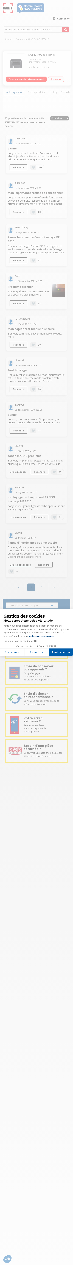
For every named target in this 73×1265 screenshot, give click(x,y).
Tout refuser (12, 652)
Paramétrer (36, 652)
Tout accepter (61, 652)
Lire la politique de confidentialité (20, 641)
